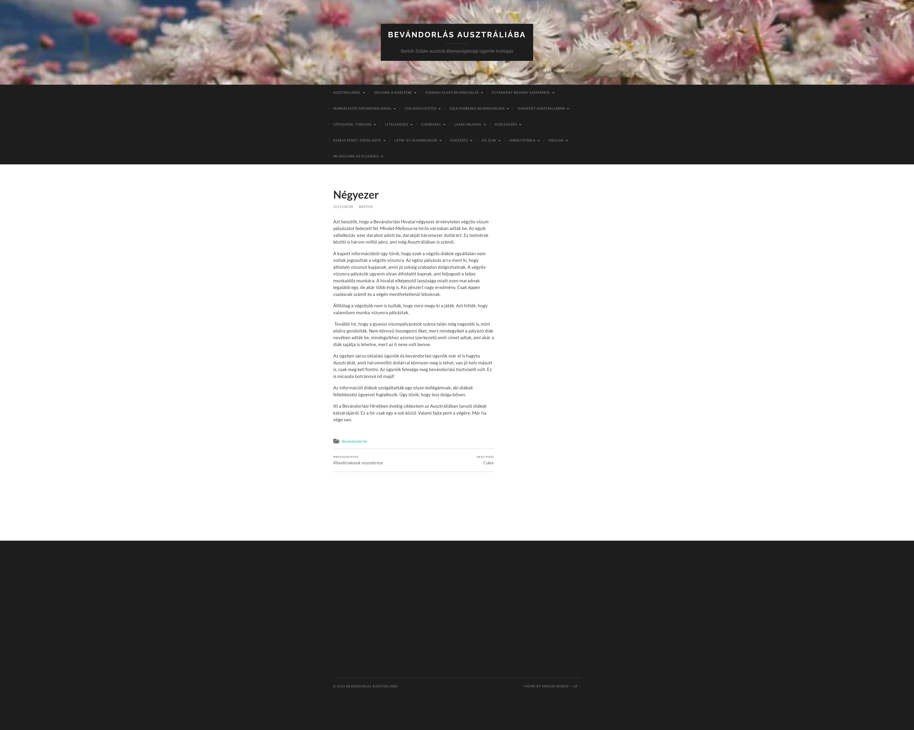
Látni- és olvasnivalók (415, 140)
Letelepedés (396, 124)
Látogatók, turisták (352, 124)
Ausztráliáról (347, 92)
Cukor (485, 460)
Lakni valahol (468, 124)
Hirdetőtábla (522, 140)
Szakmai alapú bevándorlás (452, 92)
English (556, 140)
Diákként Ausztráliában (541, 108)
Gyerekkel (431, 124)
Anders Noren (555, 686)
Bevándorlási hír (355, 441)
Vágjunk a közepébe (393, 92)
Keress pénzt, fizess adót (357, 140)
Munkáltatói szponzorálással (362, 108)
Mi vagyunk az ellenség (356, 156)
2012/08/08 (343, 207)
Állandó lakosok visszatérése (358, 460)
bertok (366, 207)
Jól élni (488, 140)
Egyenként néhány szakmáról (521, 92)
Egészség (459, 140)
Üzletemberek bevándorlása (477, 108)
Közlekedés (506, 124)
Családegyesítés (421, 108)
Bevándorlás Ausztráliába (457, 34)
